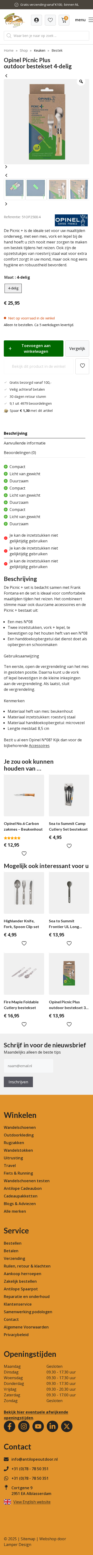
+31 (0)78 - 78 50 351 (30, 1468)
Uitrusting (13, 1158)
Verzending (14, 1258)
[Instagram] (24, 1426)
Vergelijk (77, 348)
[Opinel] (71, 224)
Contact (11, 1319)
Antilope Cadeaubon (23, 1188)
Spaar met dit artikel (31, 410)
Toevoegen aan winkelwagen (36, 348)
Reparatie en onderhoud (27, 1296)
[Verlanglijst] (36, 20)
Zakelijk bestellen (20, 1281)
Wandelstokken (18, 1150)
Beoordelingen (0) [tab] (20, 452)
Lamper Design (17, 1544)
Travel (10, 1165)
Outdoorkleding (19, 1135)
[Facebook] (9, 1426)
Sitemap (28, 1538)
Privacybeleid (16, 1334)
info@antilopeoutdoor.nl (34, 1459)
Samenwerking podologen (28, 1311)
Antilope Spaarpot (21, 1289)
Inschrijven (18, 1082)
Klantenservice (18, 1304)
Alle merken (15, 1211)
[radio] (13, 288)
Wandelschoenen (20, 1127)
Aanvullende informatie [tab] (25, 443)
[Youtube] (38, 1426)
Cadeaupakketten (20, 1196)
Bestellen (12, 1243)
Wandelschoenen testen (27, 1180)
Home (9, 50)
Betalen (11, 1250)
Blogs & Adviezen (20, 1203)
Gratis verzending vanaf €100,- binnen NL (49, 4)
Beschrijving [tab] (15, 433)
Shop (24, 50)
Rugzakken (14, 1142)
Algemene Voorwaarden (26, 1327)
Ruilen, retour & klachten (27, 1266)
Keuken (39, 50)
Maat (9, 277)
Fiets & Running (18, 1173)
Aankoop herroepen (22, 1273)
